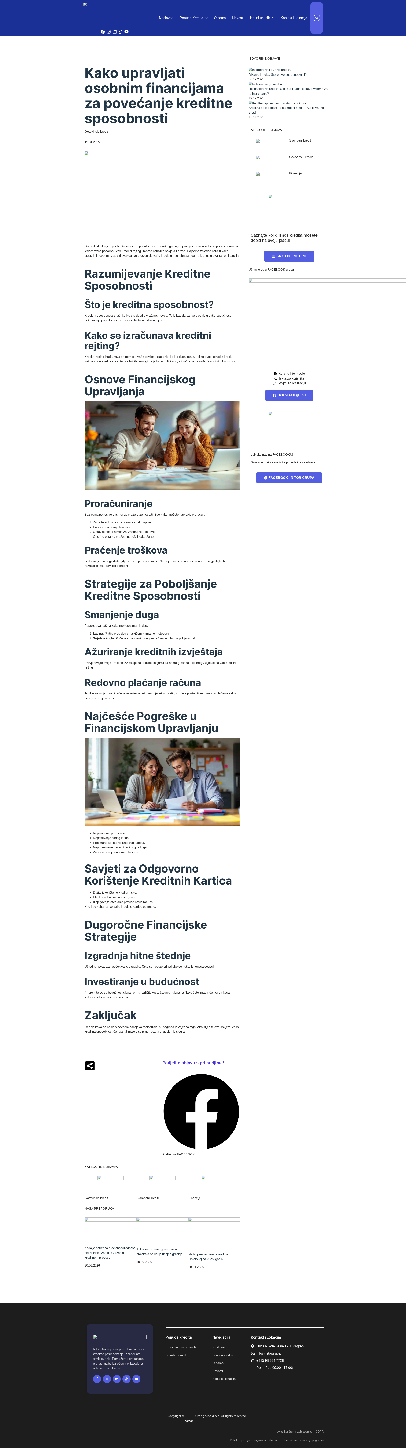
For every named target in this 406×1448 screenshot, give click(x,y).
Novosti (238, 18)
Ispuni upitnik (260, 18)
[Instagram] (109, 32)
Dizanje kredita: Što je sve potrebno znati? (278, 74)
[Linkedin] (114, 32)
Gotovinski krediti (96, 131)
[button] (317, 18)
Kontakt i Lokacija (294, 18)
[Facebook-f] (97, 1379)
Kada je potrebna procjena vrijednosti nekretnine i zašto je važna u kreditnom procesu (110, 1252)
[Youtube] (126, 32)
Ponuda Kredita (191, 18)
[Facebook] (103, 32)
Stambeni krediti (147, 1198)
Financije (194, 1198)
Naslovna (166, 18)
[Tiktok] (120, 32)
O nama (220, 18)
